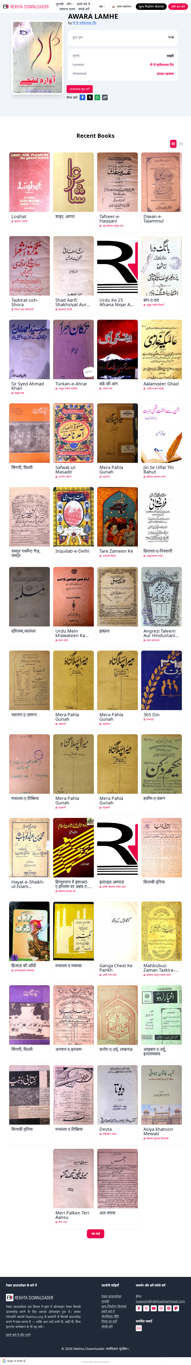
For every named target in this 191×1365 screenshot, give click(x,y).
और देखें (95, 1234)
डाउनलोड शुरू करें (80, 89)
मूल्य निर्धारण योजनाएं (113, 1306)
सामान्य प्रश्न (67, 9)
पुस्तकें (60, 4)
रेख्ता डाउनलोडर (111, 1296)
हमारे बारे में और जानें (18, 1334)
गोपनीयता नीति (110, 1316)
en (139, 1328)
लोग (69, 4)
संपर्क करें (83, 9)
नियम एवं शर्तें (109, 1321)
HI (100, 6)
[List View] (181, 144)
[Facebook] (139, 1308)
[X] (146, 1308)
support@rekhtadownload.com (160, 1301)
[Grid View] (173, 144)
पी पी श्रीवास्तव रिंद (84, 23)
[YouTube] (154, 1308)
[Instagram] (161, 1308)
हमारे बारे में (83, 4)
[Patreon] (176, 1308)
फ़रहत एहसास (165, 73)
